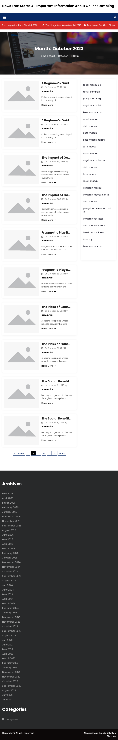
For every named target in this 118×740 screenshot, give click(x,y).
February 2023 (10, 663)
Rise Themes (111, 734)
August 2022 (9, 690)
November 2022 (11, 676)
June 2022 (8, 699)
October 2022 (10, 681)
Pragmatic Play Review (56, 232)
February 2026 (10, 507)
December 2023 (11, 617)
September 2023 (11, 631)
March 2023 (8, 658)
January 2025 (9, 557)
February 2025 (10, 553)
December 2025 (11, 516)
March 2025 (9, 548)
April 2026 (7, 498)
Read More (47, 104)
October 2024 (10, 571)
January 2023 (9, 667)
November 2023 (11, 621)
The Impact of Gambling (56, 157)
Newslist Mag (91, 732)
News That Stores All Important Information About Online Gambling (58, 6)
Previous (20, 453)
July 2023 (7, 640)
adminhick (47, 91)
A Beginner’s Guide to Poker (56, 83)
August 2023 (9, 635)
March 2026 (9, 502)
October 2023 (10, 626)
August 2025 (9, 530)
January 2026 (9, 512)
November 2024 (11, 567)
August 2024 (9, 580)
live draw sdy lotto (93, 232)
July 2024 (7, 585)
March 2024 (9, 603)
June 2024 (8, 589)
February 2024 (10, 608)
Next (61, 453)
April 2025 (7, 544)
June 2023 (8, 644)
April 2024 (8, 599)
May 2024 (7, 594)
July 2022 (7, 695)
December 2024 (11, 562)
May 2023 (7, 649)
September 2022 (11, 686)
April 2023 (7, 653)
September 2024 (11, 576)
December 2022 (11, 672)
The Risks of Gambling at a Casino (56, 307)
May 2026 (7, 493)
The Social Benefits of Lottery (56, 381)
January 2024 (10, 612)
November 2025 (11, 521)
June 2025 (8, 534)
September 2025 (11, 525)
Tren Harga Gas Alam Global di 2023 (58, 25)
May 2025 (7, 539)
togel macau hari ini (94, 160)
